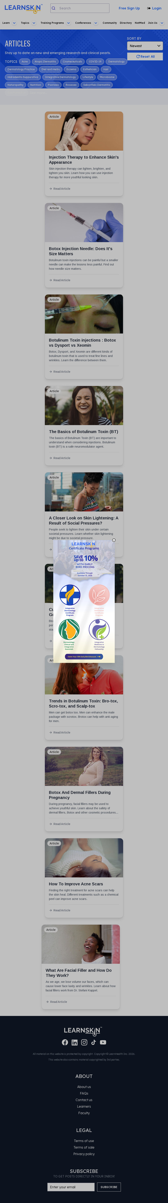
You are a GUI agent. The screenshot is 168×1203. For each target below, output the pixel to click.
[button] (84, 601)
